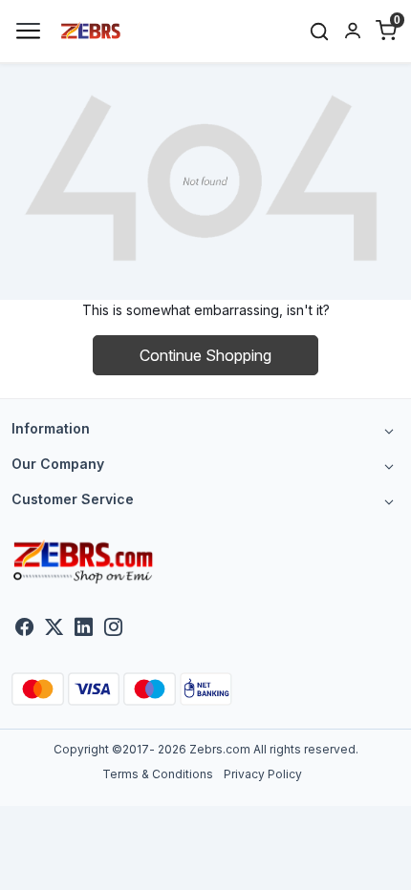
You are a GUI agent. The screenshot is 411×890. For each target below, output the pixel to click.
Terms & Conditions (157, 774)
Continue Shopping (205, 355)
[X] (54, 629)
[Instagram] (113, 629)
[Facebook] (24, 629)
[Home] (91, 29)
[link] (319, 31)
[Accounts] (352, 30)
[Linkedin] (84, 629)
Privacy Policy (263, 774)
